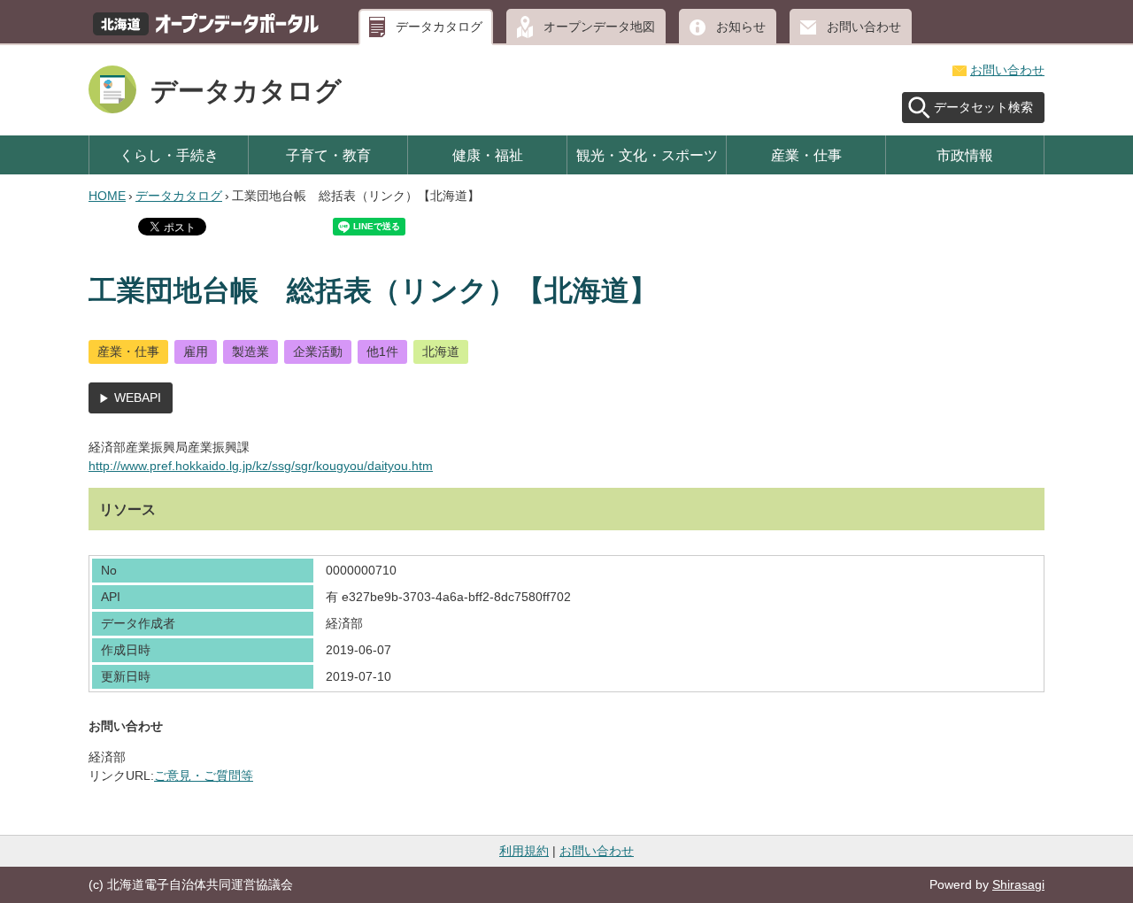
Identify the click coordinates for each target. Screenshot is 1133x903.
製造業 (250, 351)
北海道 (440, 351)
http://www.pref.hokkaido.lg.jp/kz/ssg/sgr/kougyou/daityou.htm (261, 466)
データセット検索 (983, 107)
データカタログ (439, 26)
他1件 (382, 351)
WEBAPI (137, 397)
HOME (107, 196)
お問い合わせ (864, 26)
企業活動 (318, 351)
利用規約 (524, 851)
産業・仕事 (806, 155)
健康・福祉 (487, 155)
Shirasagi (1018, 884)
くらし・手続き (169, 155)
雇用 (195, 351)
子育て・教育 (328, 155)
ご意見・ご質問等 (203, 775)
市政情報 (964, 155)
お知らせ (741, 26)
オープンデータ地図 (599, 26)
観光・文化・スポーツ (647, 155)
